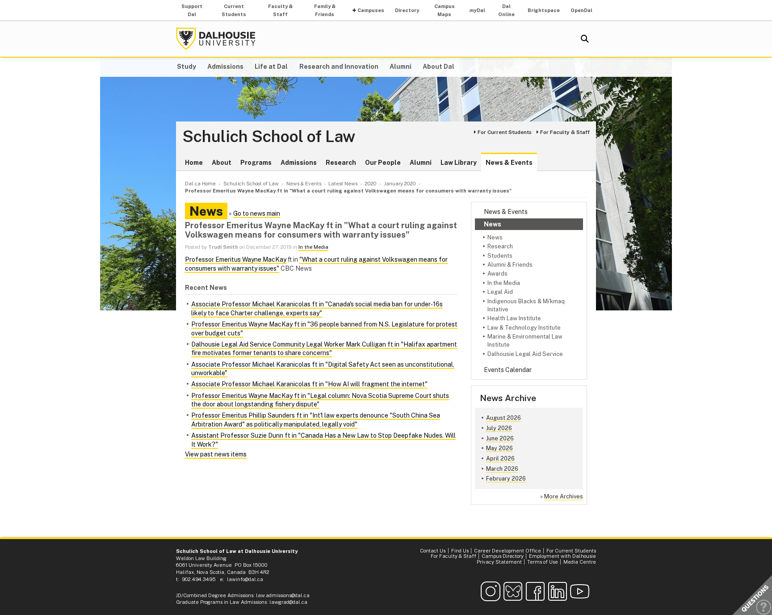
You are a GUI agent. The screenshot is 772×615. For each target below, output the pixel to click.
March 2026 (502, 468)
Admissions (225, 66)
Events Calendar (508, 369)
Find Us (460, 551)
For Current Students (505, 132)
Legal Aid (500, 292)
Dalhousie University (216, 39)
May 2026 (499, 448)
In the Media (503, 283)
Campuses (370, 10)
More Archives (563, 496)
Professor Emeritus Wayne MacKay (235, 259)
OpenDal (581, 10)
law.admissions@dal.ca (283, 595)
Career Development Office (507, 551)
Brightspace (544, 10)
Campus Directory (503, 556)
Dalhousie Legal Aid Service (525, 354)
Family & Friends (325, 10)
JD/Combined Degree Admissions (214, 595)
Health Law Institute (514, 318)
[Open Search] (585, 39)
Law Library (459, 162)
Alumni (400, 66)
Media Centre (579, 562)
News (492, 224)
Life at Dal (271, 66)
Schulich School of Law (268, 137)
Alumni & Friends (510, 264)
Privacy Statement (499, 562)
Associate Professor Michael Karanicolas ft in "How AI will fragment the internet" (309, 384)
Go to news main (256, 213)
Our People (383, 162)
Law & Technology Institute (524, 327)
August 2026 (503, 417)
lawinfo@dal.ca (245, 579)
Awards (497, 273)
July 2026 (499, 428)
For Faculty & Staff (565, 132)
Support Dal (191, 10)
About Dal (438, 66)
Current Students (234, 10)
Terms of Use (542, 562)
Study (186, 66)
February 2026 (506, 478)
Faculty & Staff (280, 10)
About (221, 162)
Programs (256, 162)
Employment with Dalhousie (562, 556)
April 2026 (500, 458)
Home (194, 162)
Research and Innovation (338, 66)
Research (341, 162)
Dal (477, 10)
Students (499, 255)
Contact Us (432, 551)
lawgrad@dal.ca (288, 602)
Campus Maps (444, 10)
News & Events (509, 162)
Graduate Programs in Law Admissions (221, 602)
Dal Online (506, 10)
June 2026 (500, 438)
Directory (407, 10)
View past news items (216, 454)
